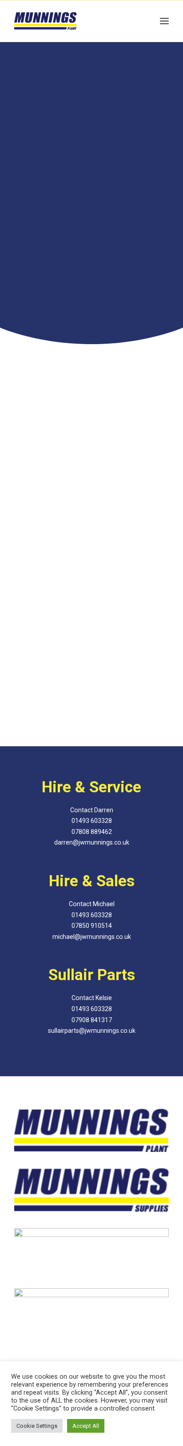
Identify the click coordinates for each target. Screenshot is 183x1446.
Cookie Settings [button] (36, 1426)
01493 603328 (91, 205)
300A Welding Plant (91, 726)
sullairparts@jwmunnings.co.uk (91, 1030)
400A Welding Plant (91, 533)
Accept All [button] (85, 1426)
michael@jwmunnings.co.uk (91, 936)
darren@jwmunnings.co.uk (91, 842)
